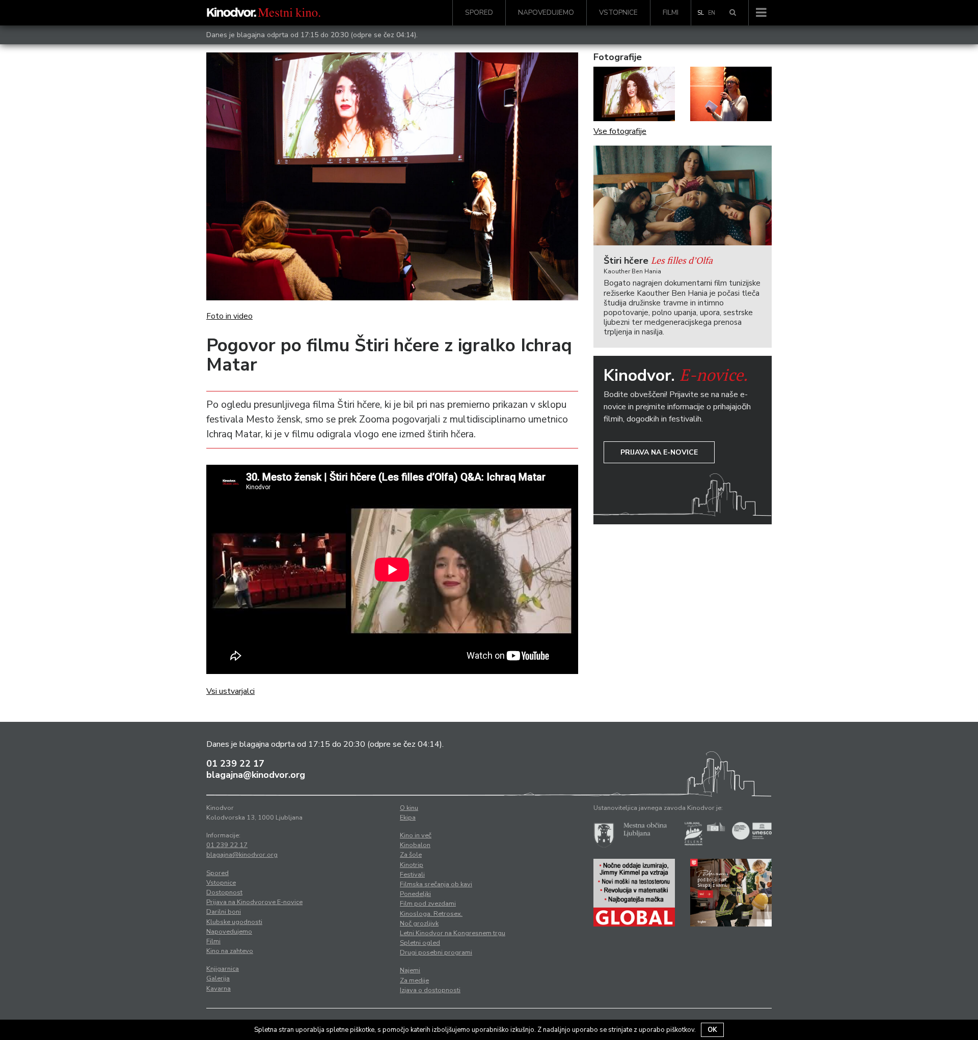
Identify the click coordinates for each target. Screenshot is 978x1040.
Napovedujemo (546, 12)
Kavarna (218, 988)
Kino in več (415, 835)
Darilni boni (223, 911)
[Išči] (732, 12)
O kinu (409, 807)
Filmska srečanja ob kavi (436, 884)
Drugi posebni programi (436, 952)
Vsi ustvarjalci (230, 691)
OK (712, 1029)
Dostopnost (224, 892)
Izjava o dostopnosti (430, 990)
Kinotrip (411, 864)
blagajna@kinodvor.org (255, 775)
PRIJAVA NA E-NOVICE (659, 452)
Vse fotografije (619, 131)
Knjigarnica (222, 968)
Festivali (412, 874)
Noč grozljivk (419, 923)
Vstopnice (618, 12)
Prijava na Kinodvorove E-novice (254, 902)
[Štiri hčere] (682, 196)
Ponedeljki (415, 893)
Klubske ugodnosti (234, 921)
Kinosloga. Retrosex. (431, 913)
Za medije (414, 980)
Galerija (218, 978)
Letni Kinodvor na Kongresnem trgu (452, 933)
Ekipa (408, 817)
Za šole (411, 854)
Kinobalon (415, 845)
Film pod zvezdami (428, 903)
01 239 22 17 (235, 763)
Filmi (670, 12)
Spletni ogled (420, 942)
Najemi (410, 970)
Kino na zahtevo (229, 950)
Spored (479, 12)
